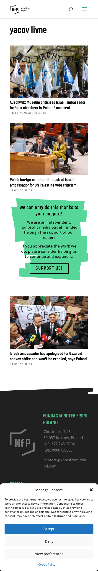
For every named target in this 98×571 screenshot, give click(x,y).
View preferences (49, 553)
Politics (40, 112)
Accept (49, 528)
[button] (91, 490)
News (28, 112)
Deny (49, 541)
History (16, 112)
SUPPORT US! (49, 268)
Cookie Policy (46, 564)
